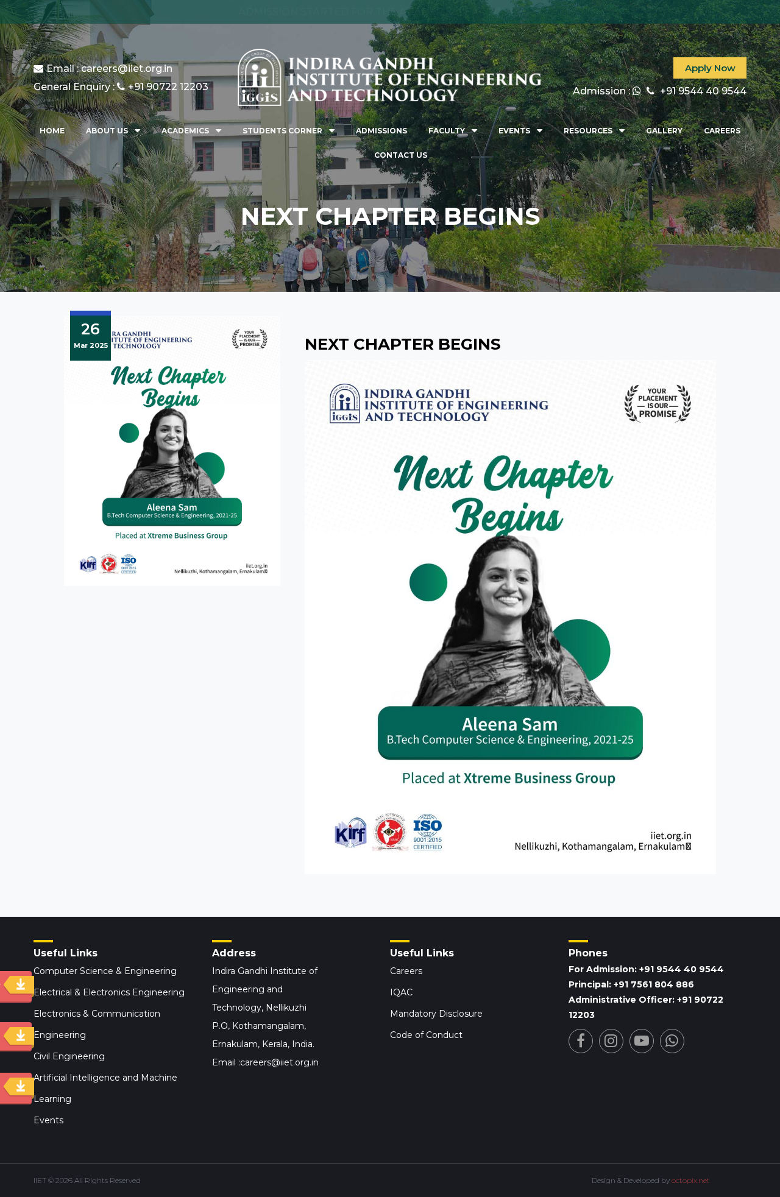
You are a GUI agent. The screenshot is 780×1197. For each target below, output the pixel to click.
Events (514, 130)
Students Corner (282, 130)
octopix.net (691, 1180)
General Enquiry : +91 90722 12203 (121, 87)
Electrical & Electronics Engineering (109, 992)
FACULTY (446, 130)
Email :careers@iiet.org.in (265, 1062)
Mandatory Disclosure (436, 1013)
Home (52, 130)
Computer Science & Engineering (105, 971)
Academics (185, 130)
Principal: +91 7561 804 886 (631, 984)
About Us (107, 130)
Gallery (664, 130)
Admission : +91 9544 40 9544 (659, 91)
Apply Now (710, 68)
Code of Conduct (426, 1034)
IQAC (401, 992)
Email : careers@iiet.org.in (109, 68)
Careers (722, 130)
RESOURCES (588, 130)
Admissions (381, 130)
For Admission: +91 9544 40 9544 (646, 969)
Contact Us (400, 155)
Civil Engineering (69, 1056)
